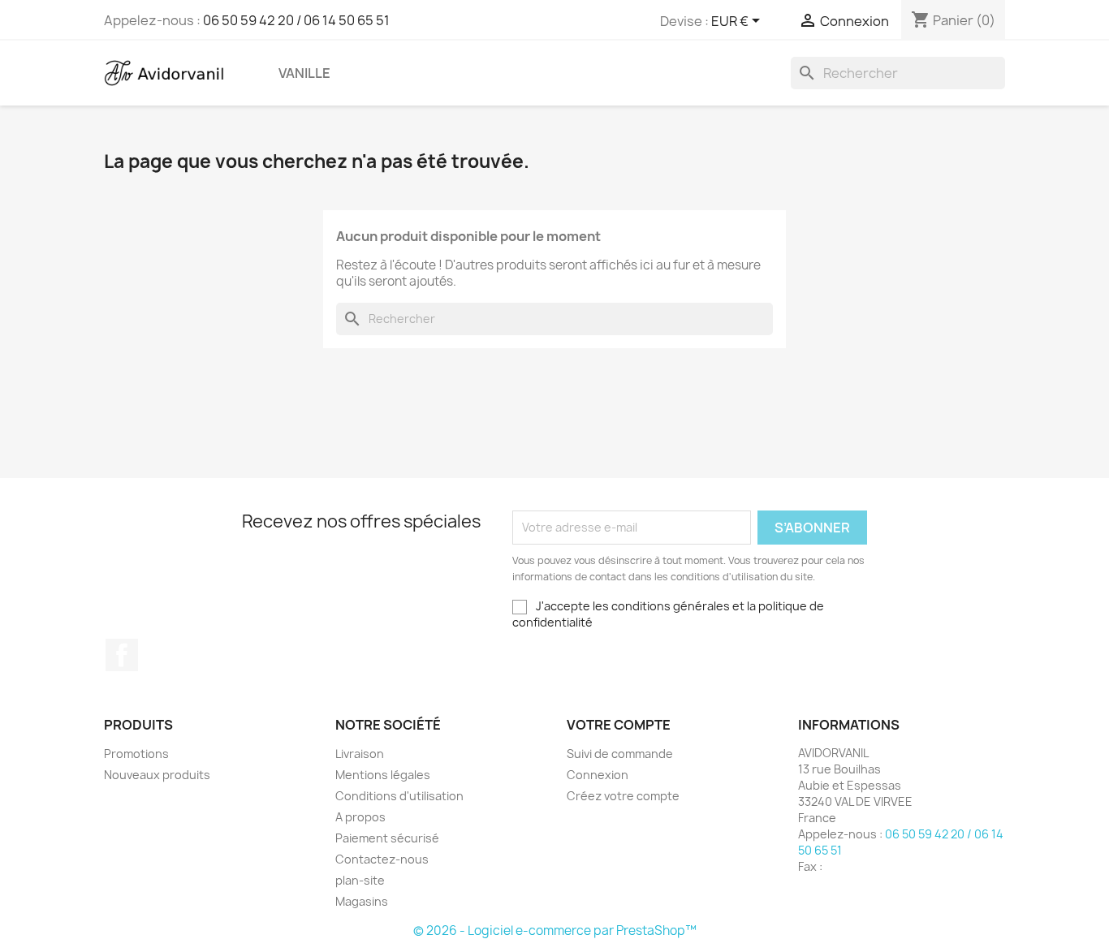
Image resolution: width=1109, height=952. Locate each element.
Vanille (304, 73)
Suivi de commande (620, 753)
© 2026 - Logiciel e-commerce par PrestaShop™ (555, 930)
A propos (360, 817)
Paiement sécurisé (387, 838)
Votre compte (619, 725)
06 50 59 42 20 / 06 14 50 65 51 (296, 20)
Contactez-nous (382, 859)
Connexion (597, 774)
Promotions (136, 753)
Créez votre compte (623, 795)
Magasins (361, 901)
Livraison (359, 753)
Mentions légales (382, 774)
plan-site (360, 880)
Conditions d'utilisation (399, 795)
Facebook (122, 655)
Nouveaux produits (157, 774)
